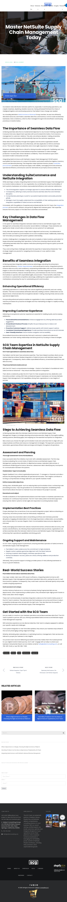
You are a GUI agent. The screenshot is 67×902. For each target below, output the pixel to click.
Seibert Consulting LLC (42, 888)
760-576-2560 (6, 831)
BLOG (33, 868)
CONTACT (29, 875)
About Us (32, 6)
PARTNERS (21, 875)
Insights (56, 6)
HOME (9, 868)
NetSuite (13, 652)
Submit (4, 788)
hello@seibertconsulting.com (48, 644)
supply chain (35, 652)
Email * (3, 779)
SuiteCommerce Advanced (27, 114)
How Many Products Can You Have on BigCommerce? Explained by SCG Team (21, 750)
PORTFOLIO (25, 868)
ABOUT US (17, 868)
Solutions (37, 6)
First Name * (4, 772)
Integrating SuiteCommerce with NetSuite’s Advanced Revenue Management (20, 753)
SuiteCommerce (26, 652)
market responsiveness (25, 266)
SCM (19, 652)
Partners (62, 6)
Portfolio (50, 6)
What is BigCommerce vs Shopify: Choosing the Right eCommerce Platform (20, 747)
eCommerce (6, 652)
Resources (44, 6)
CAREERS (40, 868)
